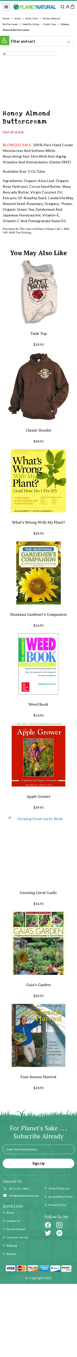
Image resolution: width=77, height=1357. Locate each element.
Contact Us (13, 1220)
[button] (6, 6)
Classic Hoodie (38, 430)
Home (6, 18)
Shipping (11, 1245)
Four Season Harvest (38, 1076)
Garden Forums (15, 1229)
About (10, 1212)
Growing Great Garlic (38, 892)
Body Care (32, 18)
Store (17, 18)
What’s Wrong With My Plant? (38, 522)
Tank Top (38, 333)
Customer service (17, 1237)
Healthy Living (31, 24)
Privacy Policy (57, 1205)
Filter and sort (23, 41)
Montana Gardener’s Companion (38, 614)
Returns (11, 1253)
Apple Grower (38, 796)
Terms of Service (59, 1188)
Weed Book (38, 704)
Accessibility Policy (60, 1196)
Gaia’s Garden (38, 984)
